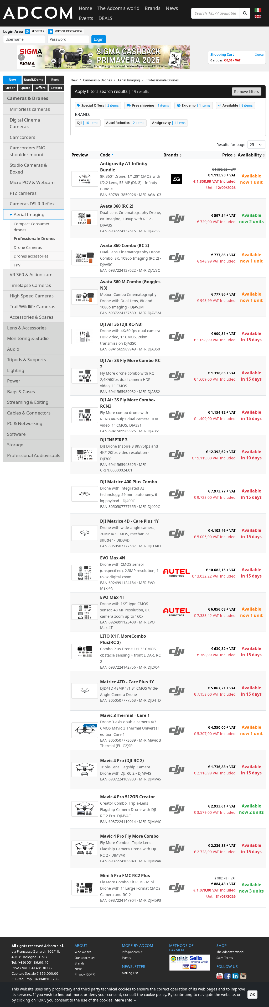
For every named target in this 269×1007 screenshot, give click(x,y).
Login (99, 39)
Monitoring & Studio (28, 338)
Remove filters (246, 91)
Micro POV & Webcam (32, 182)
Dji (87, 122)
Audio (13, 349)
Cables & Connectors (28, 413)
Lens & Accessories (26, 328)
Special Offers (100, 105)
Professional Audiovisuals (33, 455)
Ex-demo (196, 105)
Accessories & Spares (31, 317)
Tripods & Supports (26, 359)
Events (86, 18)
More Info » (125, 1000)
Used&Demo (34, 79)
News (172, 8)
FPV (17, 265)
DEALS (105, 18)
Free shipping (150, 105)
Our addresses (85, 958)
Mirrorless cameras (30, 109)
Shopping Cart (222, 54)
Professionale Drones (34, 238)
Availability (250, 155)
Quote (259, 54)
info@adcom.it (132, 952)
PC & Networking (24, 423)
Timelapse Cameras (30, 285)
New (12, 79)
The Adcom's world (118, 8)
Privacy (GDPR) (85, 974)
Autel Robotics (125, 122)
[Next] (185, 57)
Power (13, 381)
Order (10, 88)
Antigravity (168, 122)
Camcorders (22, 137)
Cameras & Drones (27, 98)
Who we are (83, 952)
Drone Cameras (28, 247)
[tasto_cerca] (245, 13)
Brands (153, 8)
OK (252, 994)
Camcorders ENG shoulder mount (27, 151)
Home (85, 8)
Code (105, 155)
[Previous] (21, 57)
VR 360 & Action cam (31, 274)
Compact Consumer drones (31, 226)
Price (227, 155)
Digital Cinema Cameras (25, 123)
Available (238, 105)
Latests (56, 88)
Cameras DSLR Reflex (32, 204)
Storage (15, 445)
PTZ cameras (23, 193)
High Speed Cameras (32, 296)
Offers (40, 88)
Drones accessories (31, 256)
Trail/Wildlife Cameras (32, 306)
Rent (55, 79)
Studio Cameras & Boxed (28, 168)
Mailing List (130, 973)
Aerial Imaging (29, 214)
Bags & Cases (21, 392)
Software (16, 434)
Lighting (15, 370)
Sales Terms (224, 958)
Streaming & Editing (27, 402)
